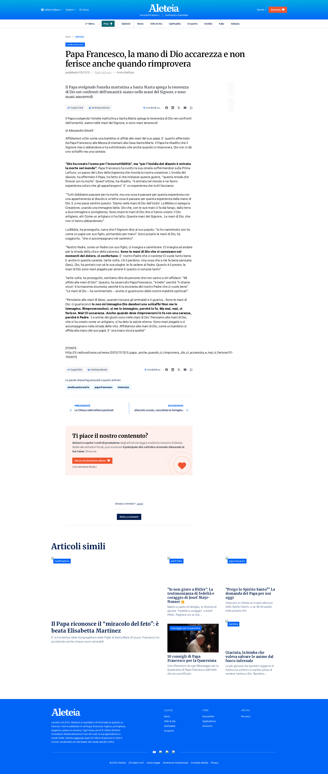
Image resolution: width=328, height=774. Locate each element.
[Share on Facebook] (166, 107)
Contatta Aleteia (199, 762)
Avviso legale (153, 762)
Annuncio (207, 726)
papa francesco (103, 387)
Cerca (85, 9)
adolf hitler (176, 561)
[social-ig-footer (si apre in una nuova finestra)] (173, 752)
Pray (106, 23)
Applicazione (209, 721)
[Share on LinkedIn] (172, 107)
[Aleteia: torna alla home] (164, 8)
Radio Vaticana (103, 72)
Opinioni (126, 23)
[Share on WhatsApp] (191, 107)
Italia (221, 23)
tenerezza (123, 387)
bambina (233, 624)
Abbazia (235, 23)
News (140, 23)
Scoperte (192, 23)
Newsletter (208, 716)
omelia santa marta (78, 387)
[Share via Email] (185, 107)
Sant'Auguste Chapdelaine (176, 15)
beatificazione (62, 561)
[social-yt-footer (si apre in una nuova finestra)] (154, 752)
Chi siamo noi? (136, 762)
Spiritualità (175, 23)
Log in (140, 503)
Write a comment (129, 516)
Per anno (245, 716)
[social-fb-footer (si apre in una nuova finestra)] (160, 752)
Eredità (208, 23)
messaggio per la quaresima (185, 628)
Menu (91, 23)
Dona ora (276, 9)
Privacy (214, 762)
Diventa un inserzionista (175, 762)
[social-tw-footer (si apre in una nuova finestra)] (167, 752)
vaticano (79, 36)
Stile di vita (156, 23)
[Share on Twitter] (178, 107)
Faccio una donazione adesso (90, 460)
